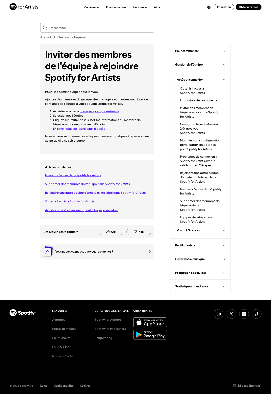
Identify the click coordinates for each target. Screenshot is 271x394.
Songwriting (103, 338)
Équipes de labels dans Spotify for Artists (196, 219)
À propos (58, 319)
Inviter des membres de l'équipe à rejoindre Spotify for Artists (199, 112)
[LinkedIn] (244, 314)
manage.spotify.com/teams (99, 111)
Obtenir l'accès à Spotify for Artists (69, 201)
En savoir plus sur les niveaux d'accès (79, 128)
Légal (44, 386)
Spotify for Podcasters (110, 328)
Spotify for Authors (108, 319)
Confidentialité (64, 386)
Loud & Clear (61, 347)
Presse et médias (64, 328)
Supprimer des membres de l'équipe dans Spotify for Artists (87, 184)
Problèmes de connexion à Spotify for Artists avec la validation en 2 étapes (198, 160)
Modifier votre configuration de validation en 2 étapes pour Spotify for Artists (200, 144)
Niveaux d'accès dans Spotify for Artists (73, 175)
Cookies (85, 386)
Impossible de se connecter (199, 100)
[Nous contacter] (148, 251)
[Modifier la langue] (209, 7)
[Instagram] (218, 314)
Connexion (224, 7)
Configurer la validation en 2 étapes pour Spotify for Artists (199, 128)
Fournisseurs (61, 338)
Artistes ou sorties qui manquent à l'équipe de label (81, 210)
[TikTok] (256, 314)
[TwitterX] (231, 314)
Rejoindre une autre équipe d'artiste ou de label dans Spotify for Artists (95, 192)
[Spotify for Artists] (24, 7)
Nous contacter (63, 356)
